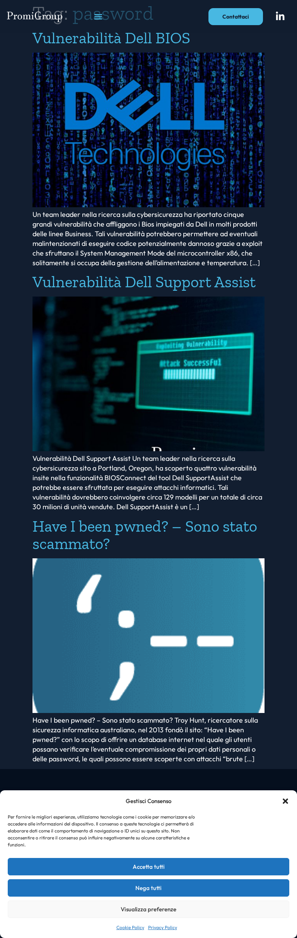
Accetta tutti (149, 866)
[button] (285, 801)
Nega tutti (148, 888)
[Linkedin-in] (280, 16)
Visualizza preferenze (148, 909)
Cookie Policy (130, 927)
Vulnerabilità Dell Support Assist (144, 281)
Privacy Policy (162, 927)
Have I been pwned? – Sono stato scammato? (144, 535)
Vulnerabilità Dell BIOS (111, 37)
